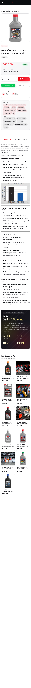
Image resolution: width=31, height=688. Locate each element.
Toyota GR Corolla (22, 110)
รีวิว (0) (25, 139)
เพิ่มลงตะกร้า (25, 79)
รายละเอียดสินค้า (7, 139)
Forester (14, 107)
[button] (28, 2)
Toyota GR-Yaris (7, 113)
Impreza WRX (21, 107)
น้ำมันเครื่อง (11, 10)
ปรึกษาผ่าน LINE (9, 85)
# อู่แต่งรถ (6, 127)
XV (13, 113)
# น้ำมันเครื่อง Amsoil (21, 118)
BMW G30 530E (21, 104)
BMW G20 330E (12, 104)
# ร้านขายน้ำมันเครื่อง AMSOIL (9, 121)
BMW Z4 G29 (6, 107)
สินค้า (7, 10)
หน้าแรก (2, 10)
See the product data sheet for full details (12, 155)
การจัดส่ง (17, 139)
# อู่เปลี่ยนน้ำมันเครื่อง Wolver (21, 124)
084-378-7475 (23, 85)
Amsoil (17, 10)
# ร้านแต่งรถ (20, 121)
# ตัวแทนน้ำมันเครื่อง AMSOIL (9, 118)
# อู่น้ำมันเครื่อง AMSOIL (8, 124)
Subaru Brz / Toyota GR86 (9, 110)
